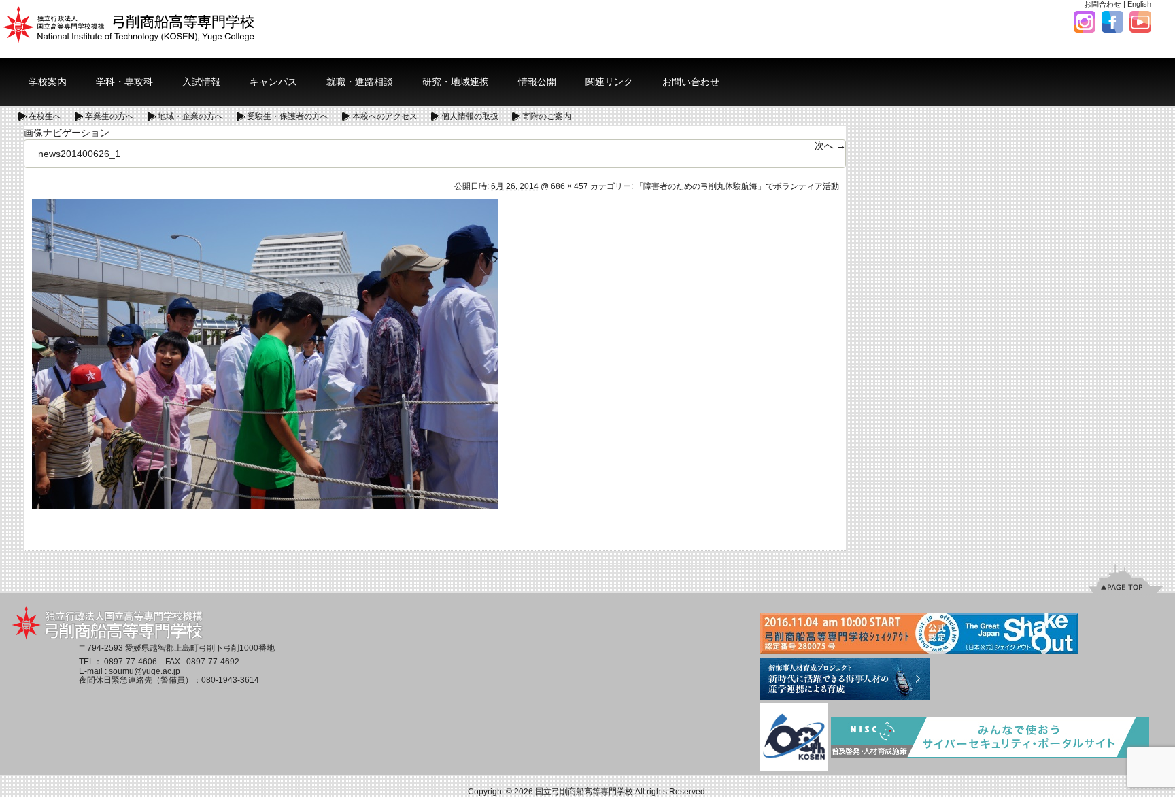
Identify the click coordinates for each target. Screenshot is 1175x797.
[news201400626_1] (265, 352)
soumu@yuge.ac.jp (144, 671)
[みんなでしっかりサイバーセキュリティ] (990, 738)
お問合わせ (1102, 4)
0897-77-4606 (130, 662)
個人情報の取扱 (469, 116)
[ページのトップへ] (1126, 579)
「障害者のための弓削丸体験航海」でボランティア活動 (737, 186)
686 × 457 (569, 186)
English (1139, 4)
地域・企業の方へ (190, 116)
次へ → (830, 145)
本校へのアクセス (385, 116)
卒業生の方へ (109, 116)
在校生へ (45, 116)
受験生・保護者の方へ (287, 116)
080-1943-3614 (230, 680)
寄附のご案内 (546, 116)
